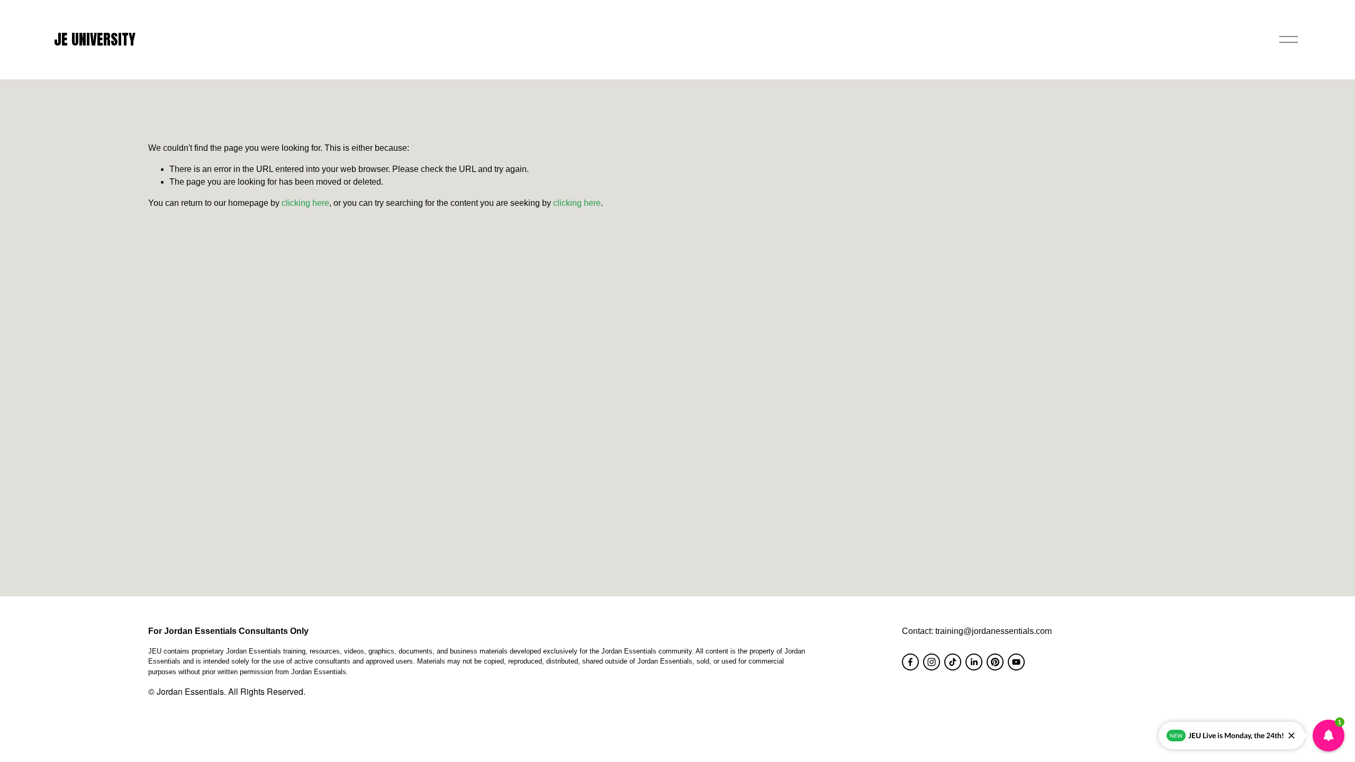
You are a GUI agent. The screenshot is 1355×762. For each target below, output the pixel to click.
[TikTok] (952, 662)
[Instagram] (931, 662)
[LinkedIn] (973, 662)
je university (95, 39)
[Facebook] (910, 662)
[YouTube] (1016, 662)
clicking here (305, 202)
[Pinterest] (995, 662)
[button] (1328, 735)
